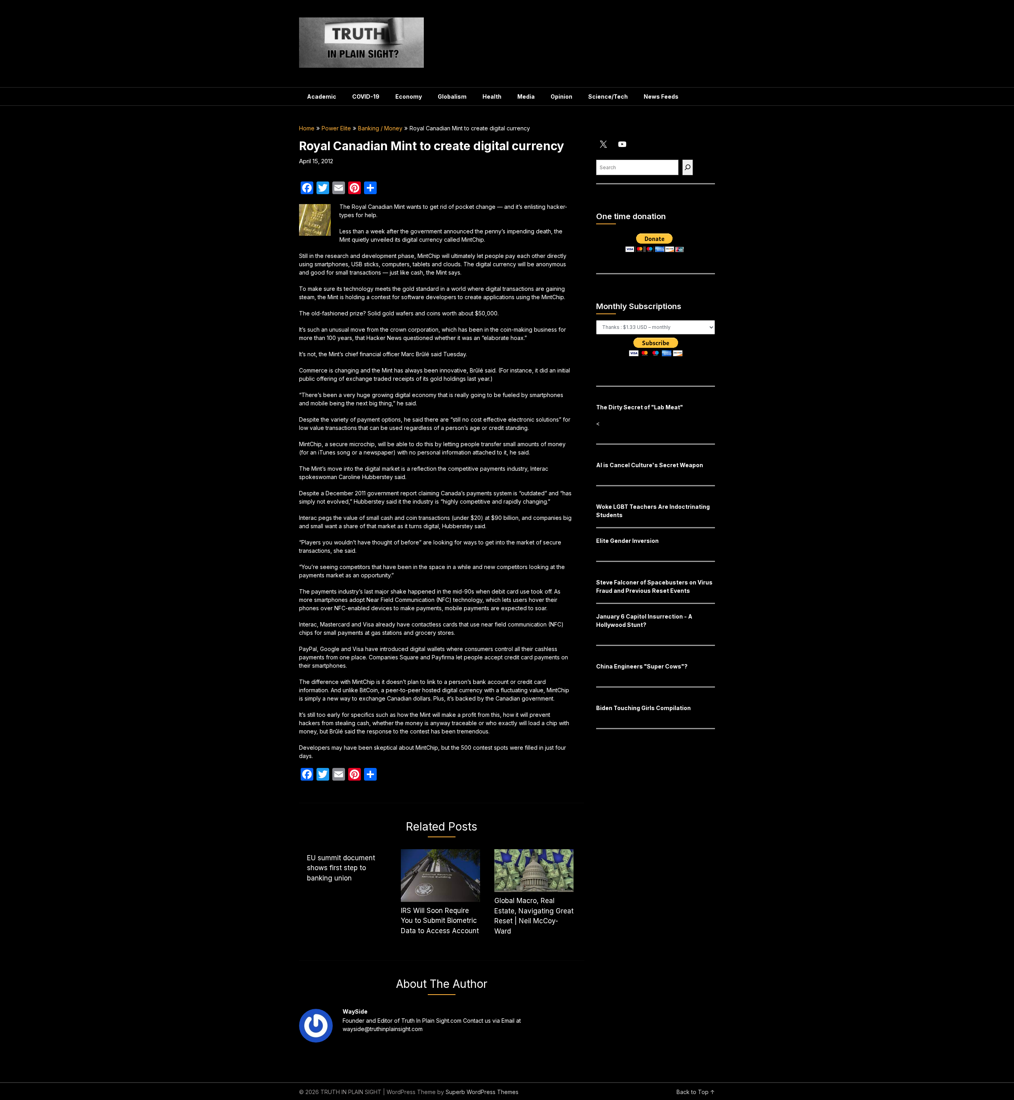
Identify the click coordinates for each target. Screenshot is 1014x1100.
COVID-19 (365, 96)
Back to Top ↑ (696, 1092)
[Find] (687, 167)
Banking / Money (380, 128)
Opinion (561, 96)
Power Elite (336, 128)
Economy (408, 96)
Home (306, 128)
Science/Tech (608, 96)
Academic (321, 96)
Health (491, 96)
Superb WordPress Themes (482, 1092)
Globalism (452, 96)
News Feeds (661, 96)
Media (526, 96)
